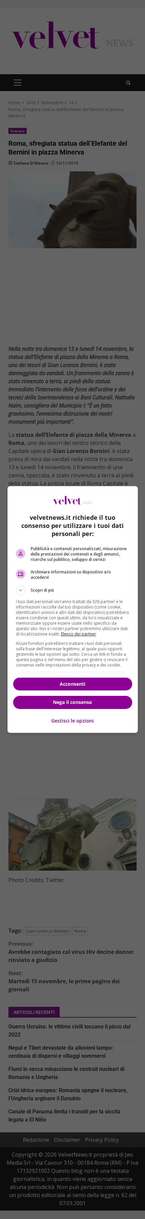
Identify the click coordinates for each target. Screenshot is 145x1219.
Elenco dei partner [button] (78, 634)
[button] (72, 590)
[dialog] (72, 609)
